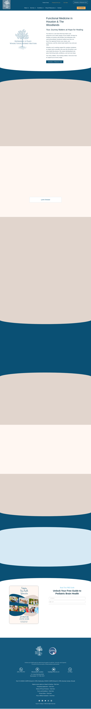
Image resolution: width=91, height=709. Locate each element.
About (25, 8)
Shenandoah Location (37, 672)
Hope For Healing (39, 703)
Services (32, 8)
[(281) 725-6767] (21, 669)
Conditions (40, 8)
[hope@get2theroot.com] (53, 669)
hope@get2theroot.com (53, 672)
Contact (59, 8)
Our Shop (70, 672)
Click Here (56, 684)
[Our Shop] (70, 669)
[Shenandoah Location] (37, 669)
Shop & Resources (50, 8)
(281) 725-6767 (21, 672)
